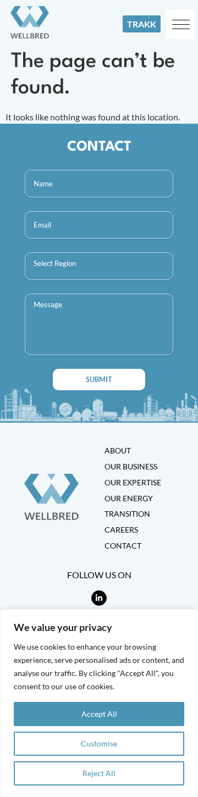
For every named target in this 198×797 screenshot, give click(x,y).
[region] (99, 703)
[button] (180, 24)
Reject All (99, 773)
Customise (99, 743)
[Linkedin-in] (99, 598)
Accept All (99, 713)
